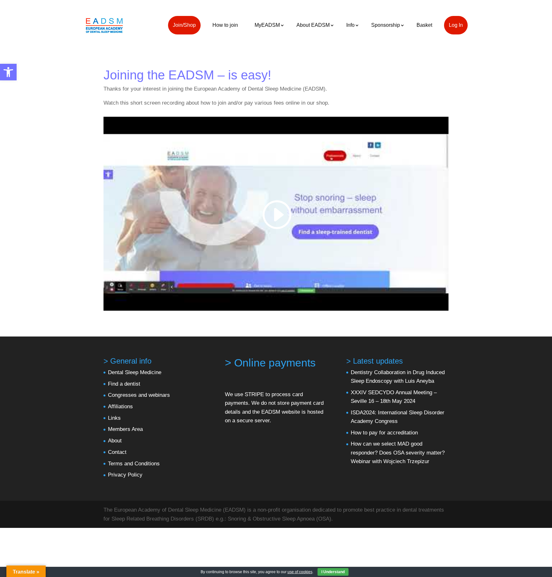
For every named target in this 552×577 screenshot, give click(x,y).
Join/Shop (184, 25)
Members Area (125, 429)
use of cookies (300, 572)
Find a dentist (124, 384)
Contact (117, 452)
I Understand (333, 572)
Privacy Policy (125, 475)
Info (350, 25)
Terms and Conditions (134, 464)
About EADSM (313, 25)
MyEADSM (267, 25)
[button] (8, 72)
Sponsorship (385, 25)
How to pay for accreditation (384, 433)
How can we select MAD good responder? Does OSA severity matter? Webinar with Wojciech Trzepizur (398, 452)
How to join (225, 25)
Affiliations (120, 406)
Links (114, 418)
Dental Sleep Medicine (134, 372)
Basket (424, 25)
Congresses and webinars (139, 395)
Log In (456, 25)
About (115, 441)
